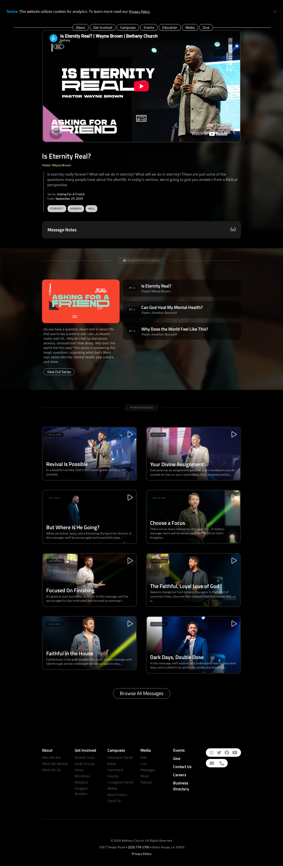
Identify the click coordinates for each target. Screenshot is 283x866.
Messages (147, 769)
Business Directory (181, 786)
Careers (179, 775)
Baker (111, 763)
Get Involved (102, 27)
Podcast (146, 782)
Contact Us (182, 767)
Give (206, 27)
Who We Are (51, 757)
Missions (81, 782)
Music (144, 776)
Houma (112, 776)
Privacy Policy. (139, 11)
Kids (143, 757)
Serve (79, 769)
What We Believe (55, 763)
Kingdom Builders (81, 791)
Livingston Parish (120, 782)
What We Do (51, 769)
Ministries (82, 776)
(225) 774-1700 (138, 847)
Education (169, 27)
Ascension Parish (120, 757)
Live (143, 763)
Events (149, 27)
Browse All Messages (141, 693)
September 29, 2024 (69, 198)
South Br (114, 800)
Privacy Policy (141, 854)
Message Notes (62, 230)
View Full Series (59, 371)
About (80, 27)
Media (190, 27)
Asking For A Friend (70, 194)
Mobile (112, 788)
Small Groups (85, 763)
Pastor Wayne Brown (56, 165)
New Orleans (117, 794)
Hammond (115, 769)
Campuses (128, 27)
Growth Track (85, 757)
